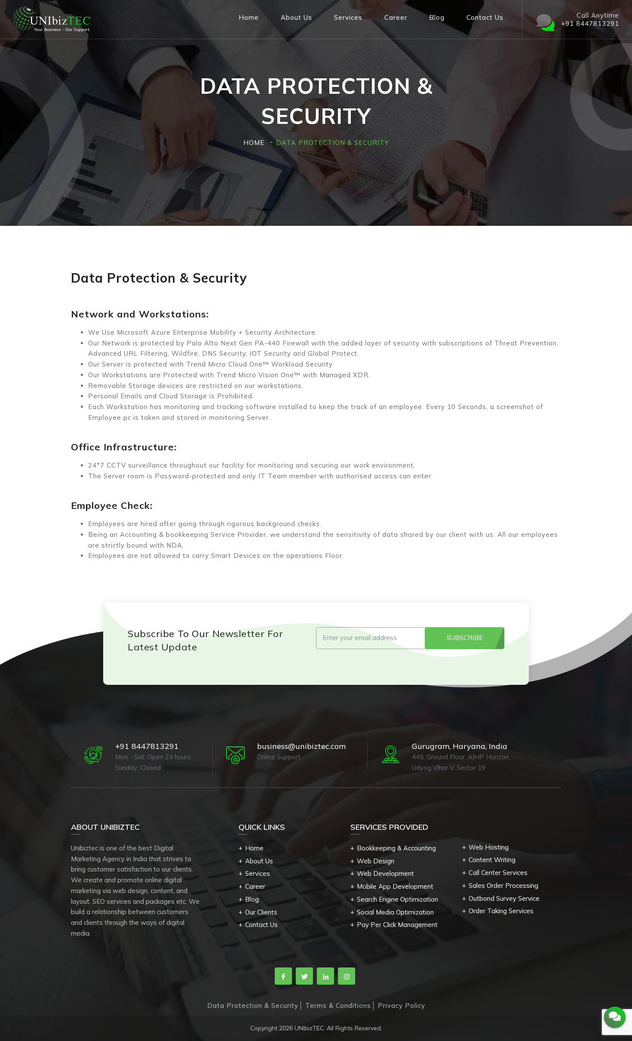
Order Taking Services (501, 911)
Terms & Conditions (338, 1005)
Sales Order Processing (503, 885)
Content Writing (492, 860)
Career (395, 17)
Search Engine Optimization (397, 899)
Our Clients (261, 912)
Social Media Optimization (395, 912)
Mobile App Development (395, 886)
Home (249, 17)
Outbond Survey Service (504, 898)
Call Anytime (590, 19)
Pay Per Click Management (397, 925)
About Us (296, 17)
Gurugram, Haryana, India (459, 746)
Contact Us (484, 17)
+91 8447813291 (147, 746)
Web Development (385, 873)
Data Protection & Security (252, 1005)
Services (348, 17)
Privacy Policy (401, 1005)
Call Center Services (498, 873)
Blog (437, 17)
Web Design (375, 861)
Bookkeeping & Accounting (396, 848)
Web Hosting (489, 847)
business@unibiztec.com (301, 746)
